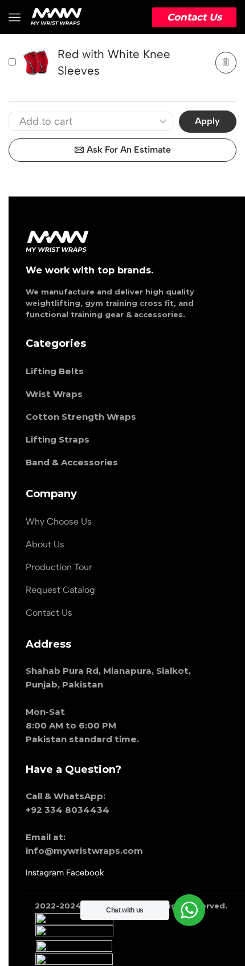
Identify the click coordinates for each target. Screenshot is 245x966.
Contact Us (194, 17)
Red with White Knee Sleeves (114, 62)
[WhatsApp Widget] (189, 910)
